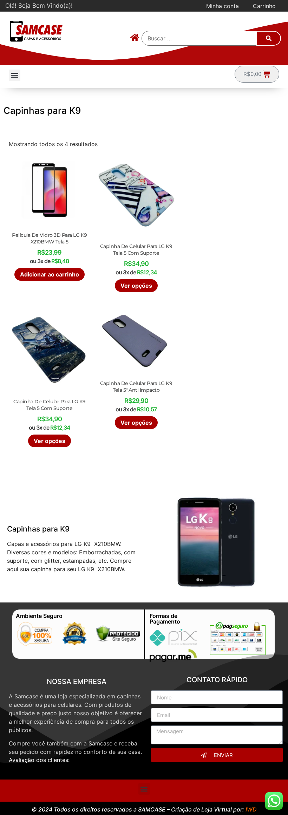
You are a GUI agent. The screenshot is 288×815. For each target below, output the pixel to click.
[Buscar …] (199, 38)
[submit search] (268, 38)
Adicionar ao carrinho (49, 274)
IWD (251, 809)
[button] (14, 75)
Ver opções (136, 285)
